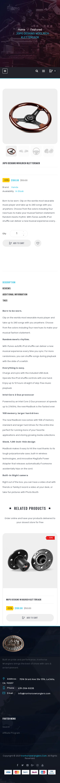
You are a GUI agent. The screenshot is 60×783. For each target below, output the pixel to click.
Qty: (4, 233)
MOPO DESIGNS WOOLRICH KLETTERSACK (23, 599)
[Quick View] (7, 550)
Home (21, 29)
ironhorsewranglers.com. (34, 755)
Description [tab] (8, 282)
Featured (36, 29)
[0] (51, 71)
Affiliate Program (11, 733)
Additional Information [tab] (14, 294)
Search (6, 727)
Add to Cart (18, 243)
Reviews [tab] (6, 288)
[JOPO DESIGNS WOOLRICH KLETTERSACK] (11, 151)
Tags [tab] (4, 300)
